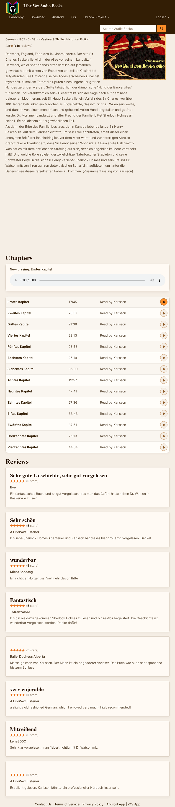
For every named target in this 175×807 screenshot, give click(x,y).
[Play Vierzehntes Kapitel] (163, 447)
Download (38, 17)
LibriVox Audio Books (42, 6)
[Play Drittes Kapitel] (163, 324)
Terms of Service (67, 804)
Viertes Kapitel (19, 335)
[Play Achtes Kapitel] (163, 380)
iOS (73, 17)
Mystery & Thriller (52, 39)
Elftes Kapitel (18, 413)
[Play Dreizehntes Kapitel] (163, 436)
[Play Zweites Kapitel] (163, 313)
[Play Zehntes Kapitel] (163, 402)
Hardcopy (16, 17)
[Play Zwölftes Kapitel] (163, 424)
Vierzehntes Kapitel (23, 447)
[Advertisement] (87, 215)
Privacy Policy (92, 804)
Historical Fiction (77, 39)
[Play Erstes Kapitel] (163, 302)
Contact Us (43, 804)
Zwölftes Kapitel (20, 425)
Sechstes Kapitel (20, 358)
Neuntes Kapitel (20, 391)
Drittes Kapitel (18, 324)
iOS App (134, 804)
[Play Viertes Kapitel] (163, 335)
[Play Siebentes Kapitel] (163, 369)
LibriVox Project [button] (95, 17)
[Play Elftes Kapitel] (163, 413)
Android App (115, 804)
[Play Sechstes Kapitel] (163, 357)
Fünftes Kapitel (19, 346)
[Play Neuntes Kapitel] (163, 391)
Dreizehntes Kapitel (23, 436)
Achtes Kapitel (19, 380)
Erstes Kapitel (18, 302)
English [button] (161, 17)
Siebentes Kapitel (21, 369)
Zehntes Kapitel (20, 402)
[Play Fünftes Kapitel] (163, 346)
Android (58, 17)
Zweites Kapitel (19, 313)
